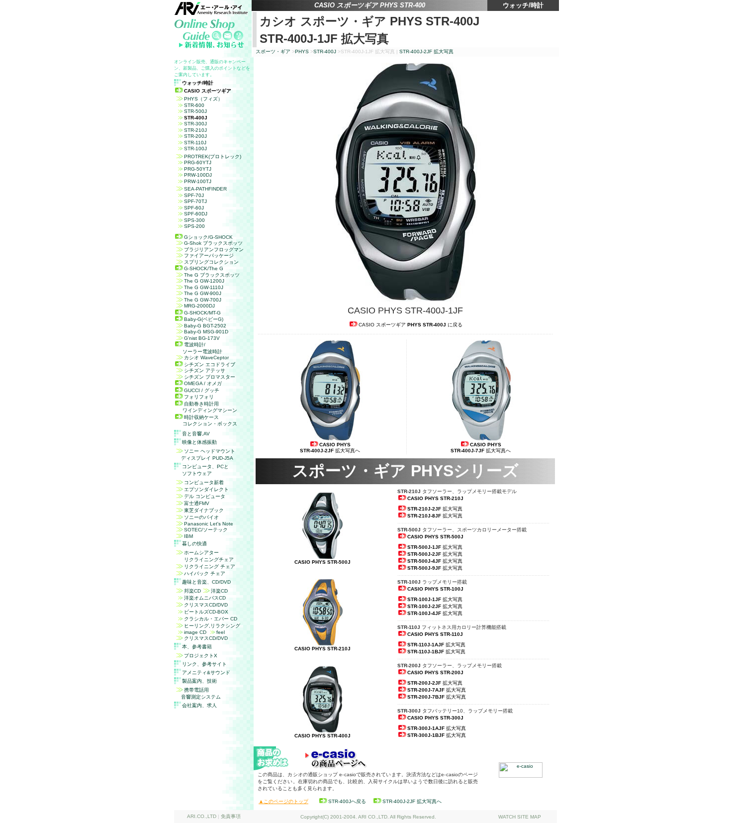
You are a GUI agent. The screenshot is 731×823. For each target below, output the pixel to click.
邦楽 (192, 591)
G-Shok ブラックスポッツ (213, 243)
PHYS (302, 51)
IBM (188, 536)
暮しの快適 (194, 543)
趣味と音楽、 (206, 582)
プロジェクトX (200, 655)
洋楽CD (219, 591)
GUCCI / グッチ (201, 390)
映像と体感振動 (199, 442)
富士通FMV (196, 503)
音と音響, (196, 433)
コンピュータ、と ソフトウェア (205, 470)
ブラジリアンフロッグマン (214, 249)
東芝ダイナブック (204, 510)
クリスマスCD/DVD (206, 605)
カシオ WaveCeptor (206, 357)
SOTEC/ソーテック (206, 529)
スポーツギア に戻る (410, 324)
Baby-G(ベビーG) (203, 319)
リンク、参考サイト (204, 664)
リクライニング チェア (209, 566)
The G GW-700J (202, 300)
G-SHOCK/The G (203, 268)
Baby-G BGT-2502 (205, 325)
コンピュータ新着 (204, 482)
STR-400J (324, 51)
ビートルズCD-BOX (206, 612)
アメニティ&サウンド (206, 672)
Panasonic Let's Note (208, 523)
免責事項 (231, 816)
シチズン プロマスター (209, 377)
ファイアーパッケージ (209, 255)
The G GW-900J (202, 293)
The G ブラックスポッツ (212, 275)
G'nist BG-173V (202, 338)
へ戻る (347, 801)
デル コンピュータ (204, 496)
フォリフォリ (199, 397)
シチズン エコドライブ (209, 364)
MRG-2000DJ (199, 306)
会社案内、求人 (199, 705)
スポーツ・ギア (273, 51)
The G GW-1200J (204, 281)
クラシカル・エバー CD (210, 618)
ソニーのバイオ (201, 517)
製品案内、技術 (199, 681)
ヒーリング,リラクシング (212, 625)
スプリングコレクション (211, 262)
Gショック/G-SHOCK (208, 237)
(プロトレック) (212, 156)
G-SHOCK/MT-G (202, 312)
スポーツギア (207, 91)
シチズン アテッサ (204, 370)
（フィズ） (203, 99)
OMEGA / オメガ (203, 383)
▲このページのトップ (283, 801)
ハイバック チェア (204, 573)
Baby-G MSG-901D (206, 331)
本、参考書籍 (197, 646)
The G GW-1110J (203, 287)
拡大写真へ (330, 447)
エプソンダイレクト (206, 489)
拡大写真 (426, 51)
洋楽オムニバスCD (205, 598)
